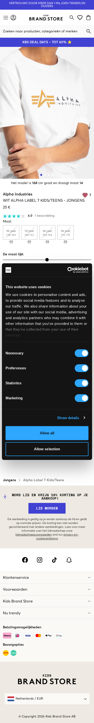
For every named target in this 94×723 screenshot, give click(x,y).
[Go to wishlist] (80, 17)
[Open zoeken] (72, 17)
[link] (46, 17)
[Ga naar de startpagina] (46, 17)
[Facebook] (25, 560)
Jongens (9, 480)
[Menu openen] (5, 17)
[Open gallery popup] (47, 113)
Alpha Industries (17, 194)
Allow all (47, 433)
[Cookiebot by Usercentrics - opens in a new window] (67, 270)
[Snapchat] (69, 560)
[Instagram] (40, 560)
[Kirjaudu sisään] (13, 17)
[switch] (81, 368)
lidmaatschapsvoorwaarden (33, 534)
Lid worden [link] (47, 508)
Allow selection (47, 449)
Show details (68, 418)
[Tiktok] (54, 560)
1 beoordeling (44, 215)
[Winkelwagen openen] (89, 17)
